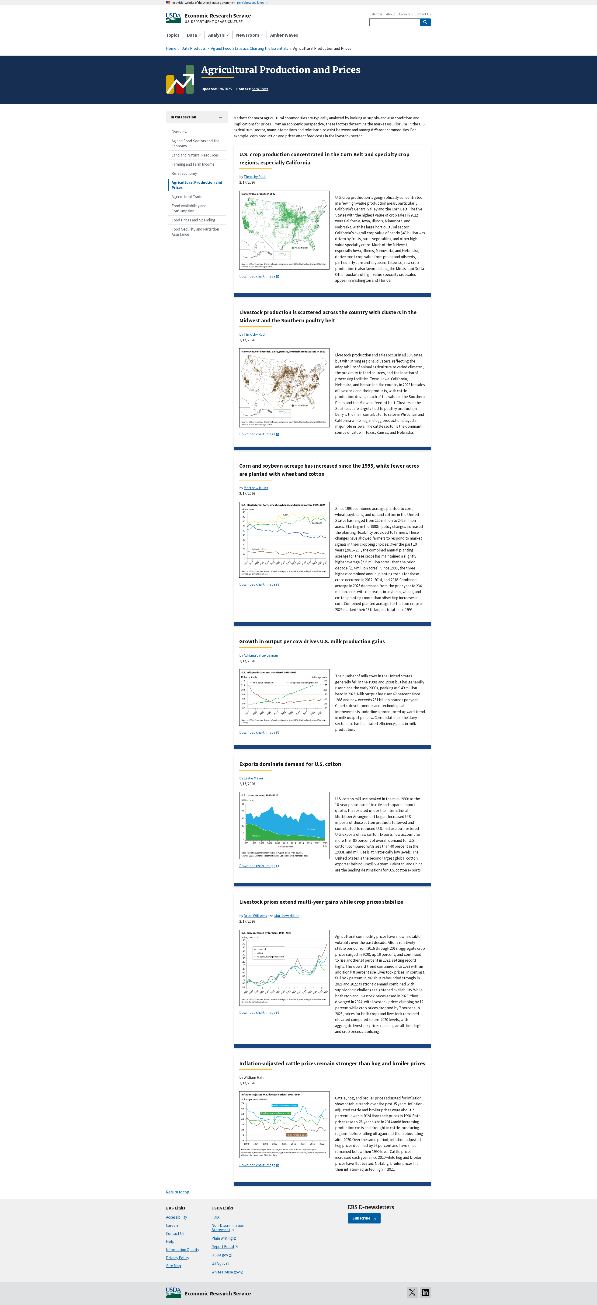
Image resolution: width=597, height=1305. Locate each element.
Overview (179, 131)
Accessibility (176, 1217)
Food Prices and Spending (193, 220)
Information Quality (182, 1249)
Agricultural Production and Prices (197, 185)
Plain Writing (222, 1238)
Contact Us (422, 14)
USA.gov (219, 1263)
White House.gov (226, 1272)
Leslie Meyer (253, 778)
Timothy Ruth (255, 176)
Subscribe (361, 1218)
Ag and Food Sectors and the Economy (195, 143)
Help (170, 1241)
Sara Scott (260, 88)
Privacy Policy (177, 1257)
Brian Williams (255, 915)
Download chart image (257, 276)
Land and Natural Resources (195, 155)
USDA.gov (220, 1255)
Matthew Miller (256, 487)
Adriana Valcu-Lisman (261, 655)
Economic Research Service (218, 15)
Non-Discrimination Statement (228, 1227)
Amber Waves (284, 35)
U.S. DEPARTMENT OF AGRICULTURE (214, 22)
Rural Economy (184, 173)
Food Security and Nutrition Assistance (195, 232)
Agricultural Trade (187, 196)
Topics (172, 35)
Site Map (173, 1265)
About (390, 14)
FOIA (215, 1217)
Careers (404, 14)
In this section (183, 117)
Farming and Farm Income (193, 164)
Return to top (177, 1192)
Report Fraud (223, 1246)
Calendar (375, 14)
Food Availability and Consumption (189, 208)
